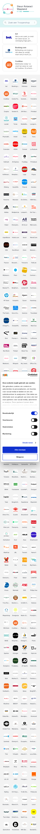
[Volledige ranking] (12, 5)
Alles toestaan (20, 450)
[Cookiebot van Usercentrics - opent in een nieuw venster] (28, 375)
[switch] (34, 420)
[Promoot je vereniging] (12, 12)
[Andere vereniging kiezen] (4, 12)
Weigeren (20, 457)
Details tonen (28, 443)
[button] (20, 37)
